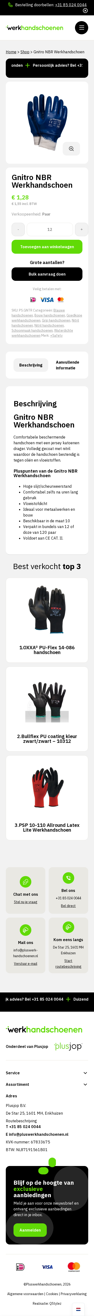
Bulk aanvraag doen (47, 274)
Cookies (52, 1294)
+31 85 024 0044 (71, 4)
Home (11, 51)
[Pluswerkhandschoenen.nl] (35, 27)
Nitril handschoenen (49, 325)
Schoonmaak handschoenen (32, 330)
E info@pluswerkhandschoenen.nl (37, 1134)
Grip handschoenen (56, 320)
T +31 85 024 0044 (23, 1126)
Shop (24, 51)
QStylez (55, 1303)
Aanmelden (30, 1230)
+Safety (56, 335)
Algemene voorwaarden (25, 1294)
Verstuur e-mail (25, 963)
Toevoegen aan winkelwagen (47, 246)
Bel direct (68, 906)
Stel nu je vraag (25, 902)
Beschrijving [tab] (30, 365)
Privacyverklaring (74, 1294)
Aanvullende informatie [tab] (67, 365)
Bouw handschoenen (49, 315)
